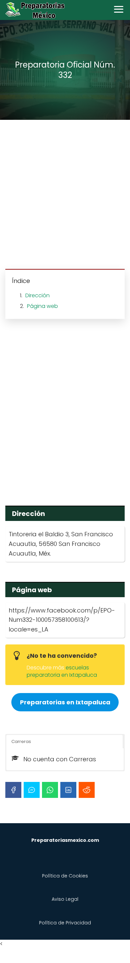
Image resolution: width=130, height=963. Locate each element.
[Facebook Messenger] (32, 790)
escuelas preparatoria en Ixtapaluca (62, 671)
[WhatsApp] (50, 790)
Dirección (37, 295)
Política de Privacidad (65, 922)
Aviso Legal (65, 899)
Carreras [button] (21, 741)
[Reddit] (87, 790)
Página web (42, 306)
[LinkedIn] (68, 790)
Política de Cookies (65, 875)
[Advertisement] (65, 195)
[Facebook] (13, 790)
